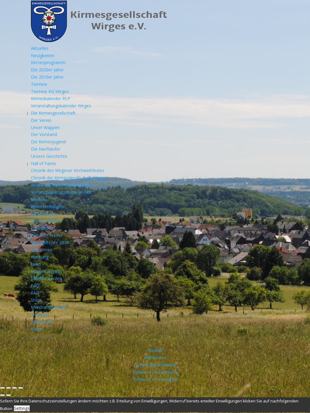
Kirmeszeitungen (47, 206)
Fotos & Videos (46, 221)
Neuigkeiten (42, 55)
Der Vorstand (44, 134)
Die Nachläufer (45, 149)
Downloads (42, 228)
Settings (22, 408)
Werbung (39, 257)
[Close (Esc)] (2, 388)
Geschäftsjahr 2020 (50, 242)
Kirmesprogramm (48, 62)
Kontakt (155, 350)
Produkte (40, 314)
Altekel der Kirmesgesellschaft (60, 185)
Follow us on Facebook (155, 372)
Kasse (37, 329)
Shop (36, 300)
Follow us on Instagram (155, 379)
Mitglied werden (46, 271)
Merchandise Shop (49, 307)
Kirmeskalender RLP (50, 98)
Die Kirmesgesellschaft (53, 113)
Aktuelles (39, 48)
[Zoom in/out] (20, 388)
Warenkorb (41, 321)
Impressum (155, 357)
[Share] (8, 388)
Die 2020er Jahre (47, 70)
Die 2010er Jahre (47, 77)
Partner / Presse (47, 235)
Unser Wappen (45, 127)
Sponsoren (41, 249)
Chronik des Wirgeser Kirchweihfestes (67, 170)
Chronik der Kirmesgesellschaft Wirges (68, 177)
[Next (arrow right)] (8, 395)
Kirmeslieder (43, 213)
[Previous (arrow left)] (2, 395)
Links (36, 264)
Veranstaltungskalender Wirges (61, 106)
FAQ (35, 285)
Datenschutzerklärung (155, 365)
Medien (38, 199)
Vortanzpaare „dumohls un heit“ (62, 192)
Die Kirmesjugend (48, 142)
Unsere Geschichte (49, 156)
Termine (39, 84)
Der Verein (41, 120)
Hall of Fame (43, 163)
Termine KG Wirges (50, 91)
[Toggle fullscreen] (14, 388)
